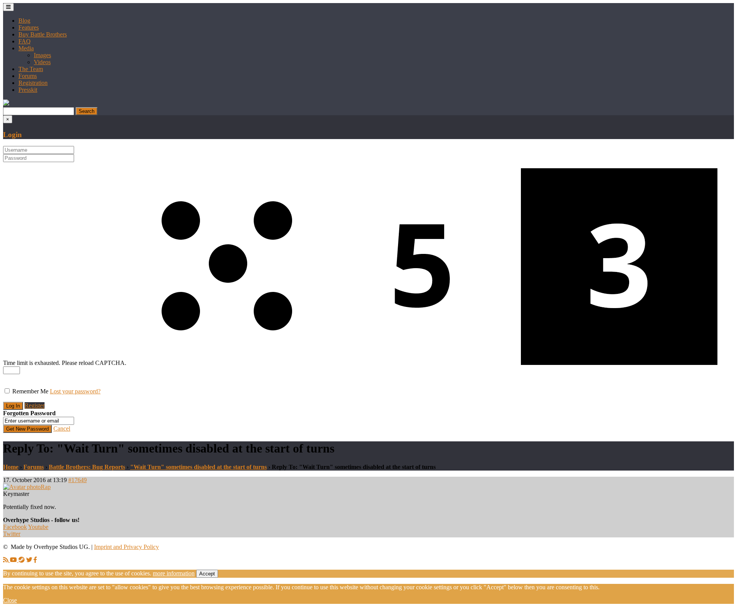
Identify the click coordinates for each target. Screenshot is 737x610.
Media (26, 48)
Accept (207, 574)
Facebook (15, 527)
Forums (27, 76)
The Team (30, 69)
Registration (33, 83)
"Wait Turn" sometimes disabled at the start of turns (198, 467)
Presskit (27, 89)
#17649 (77, 480)
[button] (6, 103)
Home (10, 467)
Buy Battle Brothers (42, 34)
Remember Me (30, 391)
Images (42, 55)
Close (10, 600)
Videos (42, 62)
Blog (24, 20)
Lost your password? (75, 391)
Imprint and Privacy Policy (126, 547)
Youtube (38, 527)
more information (174, 573)
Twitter (11, 533)
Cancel (61, 428)
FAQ (24, 41)
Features (28, 27)
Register (35, 405)
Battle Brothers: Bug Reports (87, 467)
